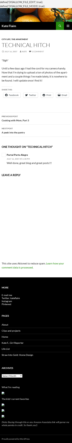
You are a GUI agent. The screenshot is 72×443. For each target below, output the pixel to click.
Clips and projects (11, 330)
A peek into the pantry (13, 130)
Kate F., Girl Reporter (13, 342)
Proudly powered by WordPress (16, 439)
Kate (24, 51)
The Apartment (19, 39)
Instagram (7, 301)
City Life (6, 39)
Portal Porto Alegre (17, 154)
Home (5, 336)
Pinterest (6, 304)
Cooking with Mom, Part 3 (15, 118)
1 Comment (38, 51)
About (5, 324)
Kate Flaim (9, 26)
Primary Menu (68, 26)
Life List (6, 348)
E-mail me (7, 295)
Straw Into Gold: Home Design (17, 354)
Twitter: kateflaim (11, 298)
